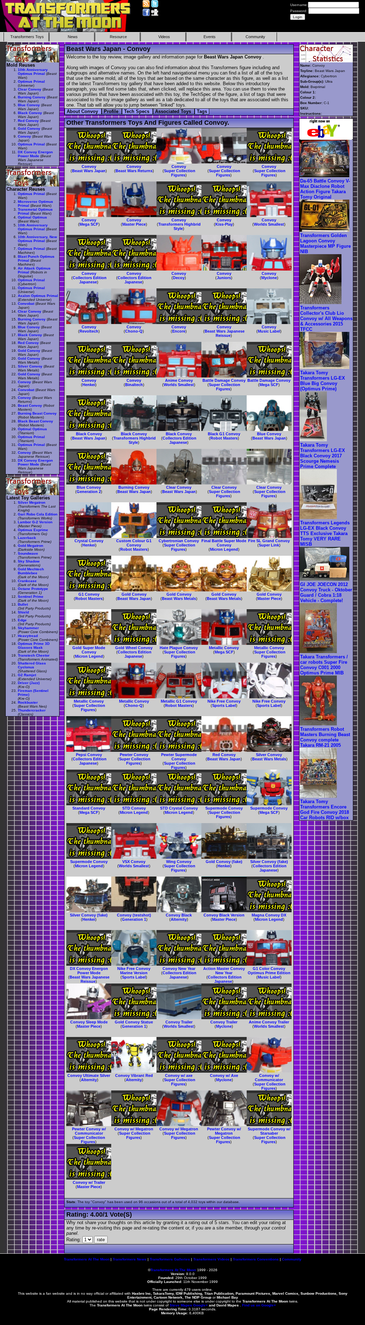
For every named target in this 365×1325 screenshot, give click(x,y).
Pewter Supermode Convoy (179, 757)
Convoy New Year (179, 968)
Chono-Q (134, 331)
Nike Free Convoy (224, 701)
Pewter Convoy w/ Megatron (224, 1131)
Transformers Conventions (256, 1259)
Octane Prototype (33, 589)
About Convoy (83, 111)
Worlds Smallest (269, 224)
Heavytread (28, 636)
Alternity (179, 919)
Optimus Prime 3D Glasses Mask (34, 645)
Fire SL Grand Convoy (269, 541)
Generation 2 (89, 491)
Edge (22, 620)
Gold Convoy (134, 594)
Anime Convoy (179, 380)
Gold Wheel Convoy (134, 648)
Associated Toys (173, 111)
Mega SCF (88, 224)
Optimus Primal (31, 81)
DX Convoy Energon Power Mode (89, 970)
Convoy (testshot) (134, 915)
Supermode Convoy (224, 808)
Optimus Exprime (33, 530)
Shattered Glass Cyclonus (32, 665)
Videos (164, 37)
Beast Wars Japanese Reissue (225, 333)
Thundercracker (32, 710)
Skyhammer (28, 628)
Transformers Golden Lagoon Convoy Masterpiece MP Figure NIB (325, 243)
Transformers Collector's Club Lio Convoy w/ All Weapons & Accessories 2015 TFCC (326, 318)
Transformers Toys (27, 37)
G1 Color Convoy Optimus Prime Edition (269, 970)
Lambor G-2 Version (35, 522)
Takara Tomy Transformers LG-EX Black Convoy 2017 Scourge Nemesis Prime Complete (322, 455)
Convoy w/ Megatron (133, 1129)
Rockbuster (28, 702)
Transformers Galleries (170, 1259)
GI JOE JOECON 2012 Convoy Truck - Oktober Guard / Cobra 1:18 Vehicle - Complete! (326, 592)
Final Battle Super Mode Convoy (223, 543)
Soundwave (28, 553)
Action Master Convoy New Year (224, 970)
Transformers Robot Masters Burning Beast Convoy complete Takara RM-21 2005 (325, 737)
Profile (112, 111)
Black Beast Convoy (35, 421)
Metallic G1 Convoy (179, 701)
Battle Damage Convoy (224, 380)
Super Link (269, 545)
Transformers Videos (211, 1259)
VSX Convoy (133, 861)
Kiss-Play (224, 224)
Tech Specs (137, 111)
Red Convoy (224, 755)
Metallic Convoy (224, 648)
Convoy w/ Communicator (269, 1077)
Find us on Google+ (259, 1305)
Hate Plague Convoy (179, 648)
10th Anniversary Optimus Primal (33, 72)
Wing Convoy (178, 861)
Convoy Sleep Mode (89, 1022)
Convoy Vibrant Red (134, 1075)
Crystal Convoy (88, 541)
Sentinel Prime (30, 597)
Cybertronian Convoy (179, 541)
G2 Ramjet (27, 675)
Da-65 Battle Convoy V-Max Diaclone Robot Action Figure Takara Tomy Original (325, 189)
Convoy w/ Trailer (89, 1182)
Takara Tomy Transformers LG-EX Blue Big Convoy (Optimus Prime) (322, 380)
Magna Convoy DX (269, 915)
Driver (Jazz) (29, 683)
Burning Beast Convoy (37, 413)
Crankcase (27, 581)
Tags (202, 111)
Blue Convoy (269, 434)
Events (210, 37)
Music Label (269, 331)
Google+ (200, 1305)
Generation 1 (134, 919)
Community (255, 37)
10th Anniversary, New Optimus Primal (37, 239)
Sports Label (224, 705)
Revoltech (88, 331)
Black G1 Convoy (224, 434)
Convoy (89, 166)
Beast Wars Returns (134, 171)
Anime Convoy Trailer (269, 1022)
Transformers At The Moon (86, 1259)
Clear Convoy (178, 487)
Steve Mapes (181, 1305)
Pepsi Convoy (89, 755)
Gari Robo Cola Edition (37, 514)
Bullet (23, 604)
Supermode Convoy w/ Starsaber (269, 1131)
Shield (23, 612)
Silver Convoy (269, 755)
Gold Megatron (30, 546)
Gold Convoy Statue (134, 1022)
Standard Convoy (88, 808)
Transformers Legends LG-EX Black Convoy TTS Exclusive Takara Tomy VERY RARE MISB (325, 533)
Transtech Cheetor (34, 655)
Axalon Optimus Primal (38, 296)
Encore (178, 331)
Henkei (88, 384)
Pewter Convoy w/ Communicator (89, 1131)
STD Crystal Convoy (179, 808)
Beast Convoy (30, 405)
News (73, 37)
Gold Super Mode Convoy (88, 650)
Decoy (179, 278)
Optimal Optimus (32, 217)
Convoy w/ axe (178, 1075)
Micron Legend (224, 549)
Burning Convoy (133, 487)
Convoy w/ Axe (224, 1075)
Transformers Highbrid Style (179, 226)
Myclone (269, 278)
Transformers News (129, 1259)
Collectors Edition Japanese (90, 280)
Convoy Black (179, 915)
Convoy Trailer (178, 1022)
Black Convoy (89, 434)
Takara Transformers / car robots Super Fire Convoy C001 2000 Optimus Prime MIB (324, 665)
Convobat (26, 303)
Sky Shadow (29, 561)
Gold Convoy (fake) (224, 861)
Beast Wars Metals (179, 598)
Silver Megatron (31, 502)
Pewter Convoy (134, 755)
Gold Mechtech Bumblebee (31, 571)
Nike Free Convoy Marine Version (133, 970)
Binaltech (134, 384)
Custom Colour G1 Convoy (133, 543)
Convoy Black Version (224, 915)
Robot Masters (224, 438)
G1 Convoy (88, 594)
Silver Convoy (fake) (269, 861)
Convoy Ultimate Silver (88, 1075)
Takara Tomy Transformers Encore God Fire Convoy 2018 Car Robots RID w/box (324, 809)
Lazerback (27, 538)
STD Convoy (134, 808)
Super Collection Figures (179, 173)
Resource (118, 37)
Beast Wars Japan (89, 171)
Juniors (224, 278)
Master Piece (134, 224)
